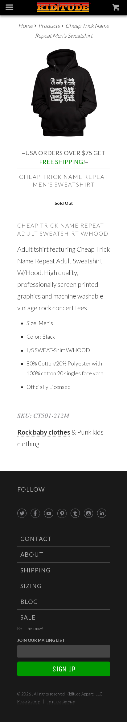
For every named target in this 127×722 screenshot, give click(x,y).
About (31, 554)
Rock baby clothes (43, 432)
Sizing (31, 585)
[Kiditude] (63, 8)
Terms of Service (61, 701)
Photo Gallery (28, 701)
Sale (28, 617)
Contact (36, 538)
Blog (29, 601)
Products (49, 25)
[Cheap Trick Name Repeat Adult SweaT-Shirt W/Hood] (63, 92)
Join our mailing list (41, 640)
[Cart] (117, 8)
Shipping (35, 570)
